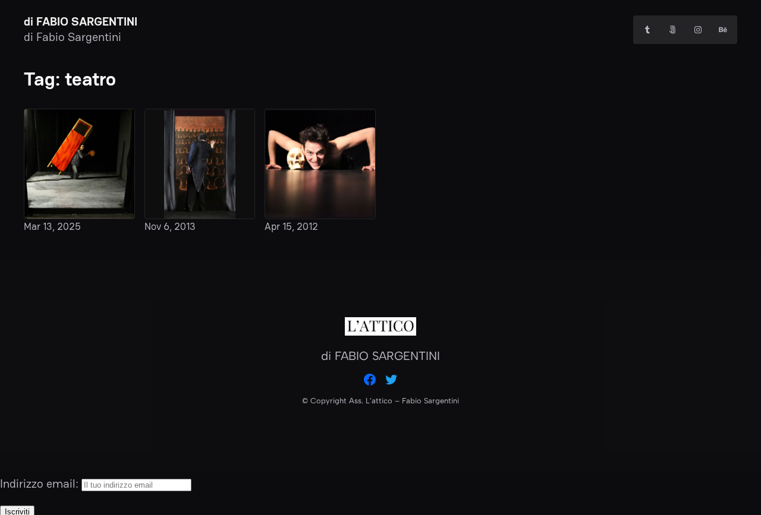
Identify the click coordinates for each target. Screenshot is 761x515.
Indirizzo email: (40, 483)
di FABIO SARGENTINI (80, 21)
